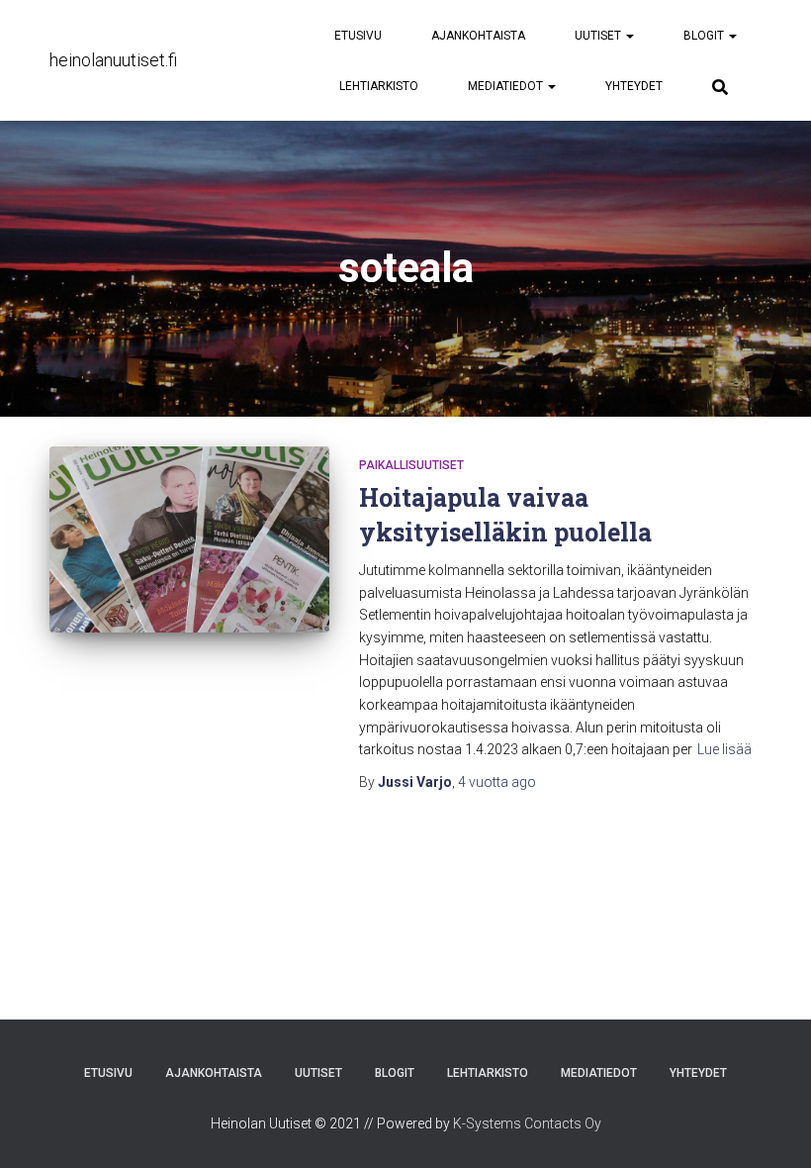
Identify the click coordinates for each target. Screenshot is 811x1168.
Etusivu (358, 36)
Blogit (705, 36)
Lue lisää (724, 749)
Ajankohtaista (478, 36)
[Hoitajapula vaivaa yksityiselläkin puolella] (189, 539)
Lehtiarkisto (378, 86)
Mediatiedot (507, 86)
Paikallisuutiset (411, 465)
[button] (629, 36)
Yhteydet (634, 86)
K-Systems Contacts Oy (527, 1123)
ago (497, 782)
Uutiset (599, 36)
